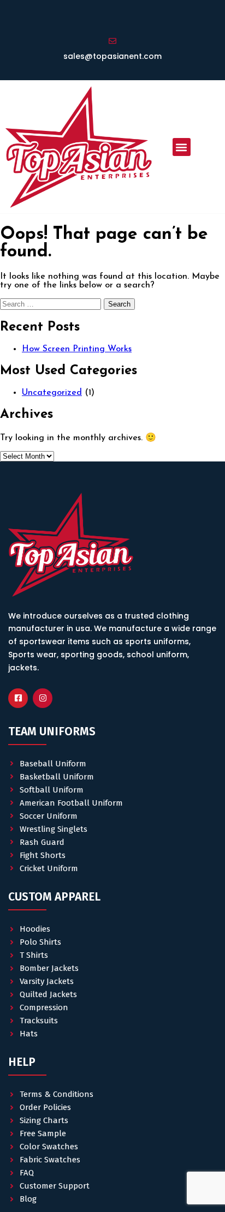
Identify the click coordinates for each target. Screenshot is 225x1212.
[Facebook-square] (18, 698)
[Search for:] (52, 304)
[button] (182, 147)
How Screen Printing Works (77, 349)
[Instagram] (42, 698)
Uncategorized (52, 392)
